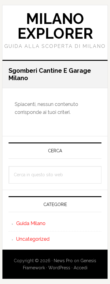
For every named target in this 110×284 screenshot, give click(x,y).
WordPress (59, 267)
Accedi (80, 267)
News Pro (63, 260)
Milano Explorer (55, 26)
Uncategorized (33, 239)
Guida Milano (31, 223)
